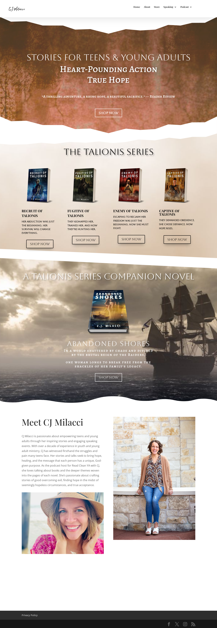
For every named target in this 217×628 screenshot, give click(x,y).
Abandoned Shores (108, 344)
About (147, 7)
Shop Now (108, 113)
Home (136, 7)
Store (157, 7)
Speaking (168, 7)
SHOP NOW (40, 244)
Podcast (184, 7)
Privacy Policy (30, 615)
